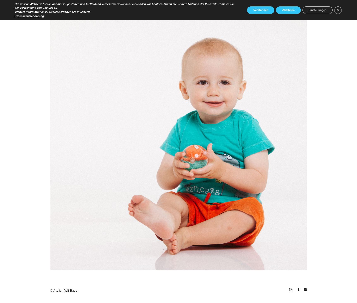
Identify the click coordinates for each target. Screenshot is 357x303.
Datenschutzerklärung (29, 16)
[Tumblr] (298, 290)
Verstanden (260, 10)
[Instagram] (290, 290)
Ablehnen (288, 10)
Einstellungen (317, 10)
